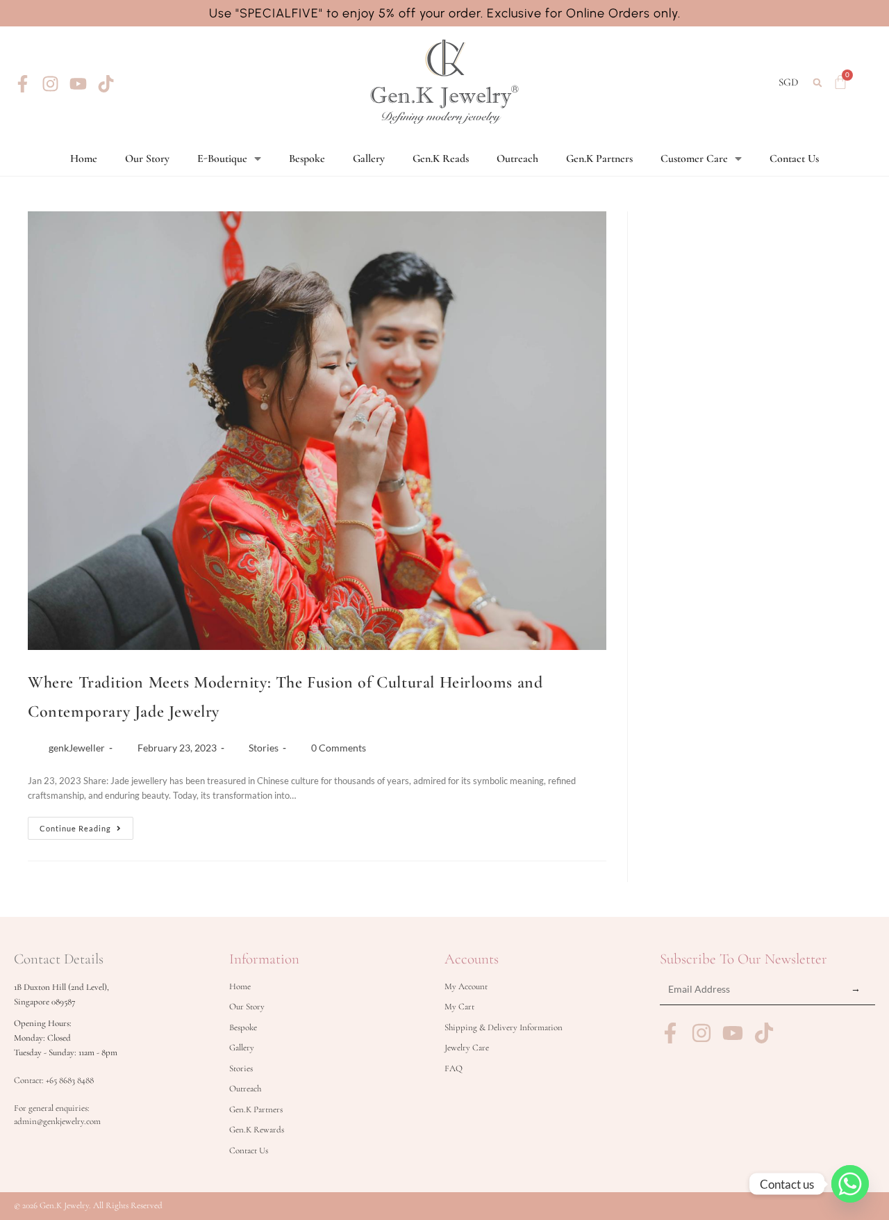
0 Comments (338, 748)
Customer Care (694, 158)
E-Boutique (222, 158)
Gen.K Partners (599, 158)
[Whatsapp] (850, 1184)
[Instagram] (50, 83)
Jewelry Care (466, 1047)
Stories (264, 748)
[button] (817, 82)
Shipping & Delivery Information (503, 1027)
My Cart (459, 1006)
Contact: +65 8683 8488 (54, 1080)
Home (83, 158)
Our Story (147, 158)
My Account (466, 986)
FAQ (453, 1068)
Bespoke (307, 158)
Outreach (517, 158)
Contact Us (794, 158)
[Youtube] (78, 83)
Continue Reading (86, 825)
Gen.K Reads (441, 158)
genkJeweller (77, 748)
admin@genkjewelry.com (57, 1121)
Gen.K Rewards (256, 1129)
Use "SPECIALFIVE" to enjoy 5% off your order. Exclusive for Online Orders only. (445, 13)
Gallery (369, 158)
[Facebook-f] (22, 83)
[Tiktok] (106, 83)
